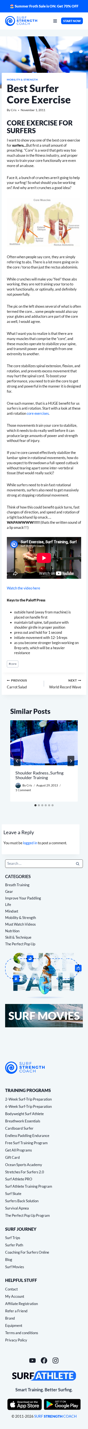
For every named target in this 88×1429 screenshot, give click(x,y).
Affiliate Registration (21, 1303)
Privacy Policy (16, 1340)
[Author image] (18, 785)
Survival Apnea (17, 1208)
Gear (9, 891)
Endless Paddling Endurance (27, 1135)
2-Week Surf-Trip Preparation (28, 1099)
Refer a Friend (16, 1311)
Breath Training (17, 885)
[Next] (70, 761)
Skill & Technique (18, 937)
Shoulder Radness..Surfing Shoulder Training (39, 775)
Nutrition (12, 931)
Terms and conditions (21, 1333)
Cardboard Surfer (19, 1128)
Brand (10, 1318)
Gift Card (12, 1157)
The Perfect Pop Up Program (27, 1215)
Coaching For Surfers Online (27, 1252)
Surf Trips (12, 1237)
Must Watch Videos (20, 924)
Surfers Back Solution (21, 1201)
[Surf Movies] (44, 1015)
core (12, 663)
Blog (8, 1259)
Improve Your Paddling (23, 898)
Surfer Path (14, 1245)
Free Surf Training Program (26, 1143)
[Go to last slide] (17, 761)
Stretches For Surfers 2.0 (24, 1172)
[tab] (35, 805)
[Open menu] (55, 21)
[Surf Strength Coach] (25, 1068)
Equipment (13, 1325)
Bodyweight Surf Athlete (24, 1113)
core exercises (38, 413)
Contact (11, 1289)
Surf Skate (13, 1193)
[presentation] (44, 742)
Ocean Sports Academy (23, 1164)
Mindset (11, 911)
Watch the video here (23, 588)
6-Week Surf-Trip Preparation (28, 1106)
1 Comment (23, 790)
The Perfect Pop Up (20, 944)
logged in (30, 843)
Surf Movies (14, 1267)
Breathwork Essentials (22, 1121)
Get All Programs (18, 1150)
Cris (13, 110)
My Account (14, 1296)
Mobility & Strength (22, 79)
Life (8, 904)
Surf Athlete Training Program (28, 1186)
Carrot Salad (17, 684)
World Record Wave (65, 684)
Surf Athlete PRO (18, 1179)
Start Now (72, 21)
